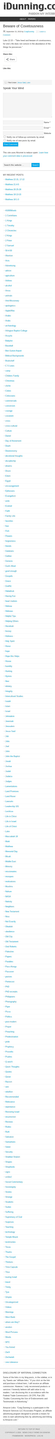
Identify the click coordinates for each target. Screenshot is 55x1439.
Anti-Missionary (12, 301)
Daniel (8, 436)
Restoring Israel (12, 1112)
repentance (10, 1107)
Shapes (8, 1162)
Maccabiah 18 (11, 836)
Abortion (9, 255)
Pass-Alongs (11, 966)
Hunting (8, 671)
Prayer (8, 1027)
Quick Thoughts (12, 1067)
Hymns (8, 676)
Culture (8, 431)
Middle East (10, 861)
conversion (10, 406)
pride (7, 1042)
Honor (8, 646)
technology (10, 1232)
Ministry (8, 866)
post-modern (10, 1022)
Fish (7, 531)
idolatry (8, 686)
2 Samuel (9, 245)
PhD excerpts (11, 991)
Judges (8, 781)
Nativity (8, 901)
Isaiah (8, 701)
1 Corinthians (11, 215)
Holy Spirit (10, 641)
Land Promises (12, 791)
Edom (8, 476)
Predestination (11, 1037)
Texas (8, 1247)
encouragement (12, 486)
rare (7, 1087)
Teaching (9, 1227)
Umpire (8, 1297)
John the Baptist (12, 756)
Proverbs (9, 1052)
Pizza (7, 1012)
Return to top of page (29, 1429)
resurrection (10, 1117)
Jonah (8, 761)
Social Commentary (14, 1182)
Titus (7, 1272)
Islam (7, 706)
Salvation (9, 1137)
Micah (8, 856)
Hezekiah (9, 626)
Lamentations (11, 786)
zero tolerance (11, 1362)
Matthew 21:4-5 (12, 184)
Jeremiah (9, 721)
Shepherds (10, 1167)
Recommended (12, 1097)
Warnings (9, 1312)
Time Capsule (11, 1267)
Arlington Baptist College (16, 331)
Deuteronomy (11, 451)
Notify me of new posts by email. (21, 140)
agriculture (10, 275)
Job (7, 736)
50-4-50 (8, 250)
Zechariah (9, 1357)
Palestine (9, 951)
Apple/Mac (10, 311)
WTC (7, 1342)
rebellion (9, 1092)
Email (46, 128)
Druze (8, 471)
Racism (8, 1082)
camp (7, 371)
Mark (7, 841)
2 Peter (8, 240)
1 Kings (8, 220)
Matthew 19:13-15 (13, 194)
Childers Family (12, 376)
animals (8, 296)
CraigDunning (29, 31)
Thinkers (9, 1262)
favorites (9, 521)
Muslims (9, 886)
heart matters (11, 601)
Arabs (8, 321)
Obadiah (9, 926)
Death (8, 446)
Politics (8, 1017)
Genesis (9, 561)
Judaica (8, 776)
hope (7, 651)
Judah (8, 771)
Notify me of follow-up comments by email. (26, 137)
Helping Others (11, 621)
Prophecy (9, 1047)
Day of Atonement (13, 441)
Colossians (10, 396)
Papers (31, 19)
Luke (28, 82)
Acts (7, 260)
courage (8, 411)
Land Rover (10, 796)
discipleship (10, 461)
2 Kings (8, 235)
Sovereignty (10, 1187)
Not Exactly (10, 921)
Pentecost (9, 981)
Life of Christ (11, 826)
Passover (9, 971)
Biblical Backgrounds (14, 356)
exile (7, 501)
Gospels (9, 576)
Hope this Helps (12, 656)
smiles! (8, 1177)
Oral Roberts (10, 946)
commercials (11, 401)
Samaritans (10, 1142)
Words (8, 1337)
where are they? (12, 1322)
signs (7, 1172)
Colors (8, 391)
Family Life (10, 516)
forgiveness (10, 541)
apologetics (10, 306)
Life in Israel (10, 821)
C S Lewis (9, 366)
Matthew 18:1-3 (12, 199)
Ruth (7, 1132)
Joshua (8, 766)
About (23, 19)
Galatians (9, 551)
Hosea (8, 661)
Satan (8, 1147)
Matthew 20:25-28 (13, 189)
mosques (9, 876)
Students (9, 1202)
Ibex (7, 681)
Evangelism (10, 496)
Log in (40, 1436)
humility (8, 666)
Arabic (8, 316)
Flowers (8, 536)
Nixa (7, 916)
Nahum (8, 891)
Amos (8, 290)
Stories (8, 1192)
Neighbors (9, 906)
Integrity (9, 691)
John (7, 751)
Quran (8, 1077)
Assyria (8, 336)
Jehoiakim (9, 716)
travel (7, 1282)
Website (47, 133)
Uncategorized (11, 1302)
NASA (8, 896)
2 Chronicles (10, 230)
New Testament (12, 911)
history (8, 631)
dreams (8, 466)
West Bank (10, 1317)
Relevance (10, 1102)
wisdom (8, 1327)
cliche (8, 386)
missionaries (10, 871)
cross (7, 421)
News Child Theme (30, 1432)
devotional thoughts (14, 456)
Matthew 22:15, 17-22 (14, 179)
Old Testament (11, 941)
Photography (10, 1002)
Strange (8, 1197)
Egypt (8, 481)
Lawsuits (9, 801)
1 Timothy (9, 225)
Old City (9, 936)
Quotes (8, 1072)
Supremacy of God (13, 1217)
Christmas (9, 381)
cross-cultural (11, 426)
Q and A (9, 1062)
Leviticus (9, 811)
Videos (8, 1307)
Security (9, 1152)
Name (46, 122)
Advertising (10, 265)
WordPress (30, 1436)
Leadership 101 (12, 806)
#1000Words (10, 210)
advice (8, 270)
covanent (9, 416)
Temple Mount (11, 1237)
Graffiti (8, 586)
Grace (8, 581)
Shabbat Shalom (12, 1157)
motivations (10, 881)
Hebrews (9, 611)
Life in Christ (10, 816)
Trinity (8, 1287)
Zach (7, 1352)
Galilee (8, 556)
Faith (7, 511)
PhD (7, 986)
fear (7, 526)
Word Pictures (11, 1332)
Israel (7, 711)
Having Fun (10, 596)
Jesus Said (21, 82)
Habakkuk (9, 591)
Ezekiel (8, 506)
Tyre (7, 1292)
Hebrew (8, 606)
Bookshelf (9, 361)
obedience (9, 931)
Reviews (9, 1122)
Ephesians (10, 491)
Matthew (9, 846)
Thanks (8, 1252)
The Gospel (10, 1257)
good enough (11, 571)
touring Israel (11, 1277)
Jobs (7, 741)
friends (8, 546)
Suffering (9, 1212)
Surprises (9, 1222)
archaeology (10, 326)
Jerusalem (10, 726)
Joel (7, 746)
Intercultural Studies (14, 696)
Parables (9, 961)
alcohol (8, 285)
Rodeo (8, 1127)
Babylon (9, 341)
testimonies (10, 1242)
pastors (8, 976)
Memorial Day (11, 851)
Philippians (10, 996)
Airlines (8, 280)
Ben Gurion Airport (13, 351)
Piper (7, 1007)
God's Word (10, 566)
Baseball (9, 346)
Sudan (8, 1207)
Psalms (8, 1057)
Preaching (9, 1032)
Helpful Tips (10, 616)
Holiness (9, 636)
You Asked (10, 1347)
